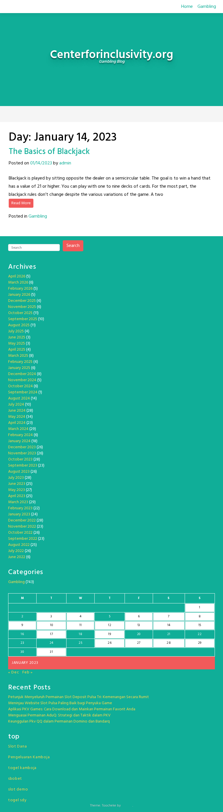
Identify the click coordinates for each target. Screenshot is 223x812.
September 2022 (22, 538)
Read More (21, 203)
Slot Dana (17, 746)
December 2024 (22, 374)
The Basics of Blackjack (49, 151)
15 (199, 625)
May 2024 (16, 416)
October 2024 (20, 386)
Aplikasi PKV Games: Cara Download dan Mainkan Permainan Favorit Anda (71, 709)
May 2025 (16, 343)
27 (139, 643)
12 (109, 625)
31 (51, 652)
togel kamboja (22, 768)
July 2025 (16, 331)
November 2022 (22, 526)
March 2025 (18, 355)
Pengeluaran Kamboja (29, 757)
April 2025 (16, 349)
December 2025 (22, 300)
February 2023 (20, 508)
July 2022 (16, 551)
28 (169, 643)
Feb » (27, 672)
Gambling (206, 6)
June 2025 (16, 337)
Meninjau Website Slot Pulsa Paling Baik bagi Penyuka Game (60, 703)
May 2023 (16, 490)
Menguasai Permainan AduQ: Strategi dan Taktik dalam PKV (59, 715)
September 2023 (22, 465)
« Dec (13, 672)
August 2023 (19, 471)
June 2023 (16, 484)
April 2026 (16, 276)
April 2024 (17, 423)
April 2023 (16, 496)
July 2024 (16, 404)
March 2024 (18, 429)
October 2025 (20, 313)
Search (73, 246)
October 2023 (20, 459)
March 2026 (18, 282)
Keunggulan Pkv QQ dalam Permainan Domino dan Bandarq (59, 721)
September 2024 (22, 392)
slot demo (18, 789)
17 (51, 634)
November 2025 (22, 307)
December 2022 (22, 520)
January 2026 (19, 294)
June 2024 (17, 410)
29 (200, 643)
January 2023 (19, 514)
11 (80, 625)
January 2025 (19, 368)
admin (65, 163)
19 (109, 634)
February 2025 (20, 362)
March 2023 (18, 502)
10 (51, 625)
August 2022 (19, 545)
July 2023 (16, 477)
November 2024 (22, 380)
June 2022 (16, 557)
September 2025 (22, 319)
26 (110, 643)
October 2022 (20, 532)
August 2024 (19, 398)
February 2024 (20, 435)
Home (187, 6)
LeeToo (127, 806)
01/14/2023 (41, 163)
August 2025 (19, 325)
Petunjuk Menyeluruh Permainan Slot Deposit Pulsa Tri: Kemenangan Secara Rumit (78, 697)
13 (138, 625)
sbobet (15, 778)
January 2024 (19, 441)
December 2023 (22, 447)
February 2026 (20, 288)
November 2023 (22, 453)
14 (168, 625)
